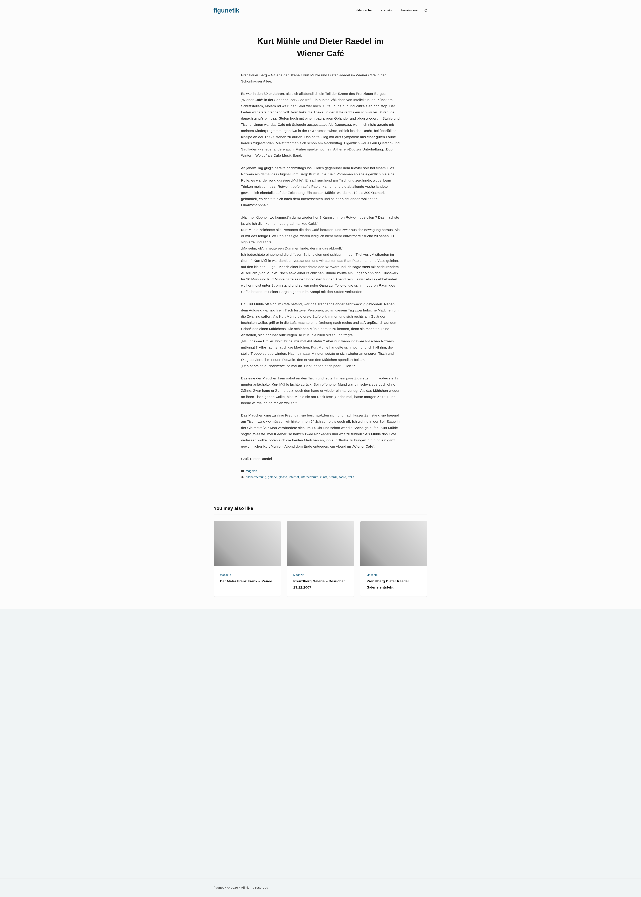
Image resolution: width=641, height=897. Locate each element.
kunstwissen (410, 10)
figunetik (226, 10)
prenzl (333, 477)
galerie (272, 477)
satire (342, 477)
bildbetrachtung (256, 477)
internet (294, 477)
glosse (283, 477)
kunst (323, 477)
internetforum (309, 477)
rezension (386, 10)
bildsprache (363, 10)
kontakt (355, 621)
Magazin (251, 471)
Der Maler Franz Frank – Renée (246, 581)
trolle (351, 477)
